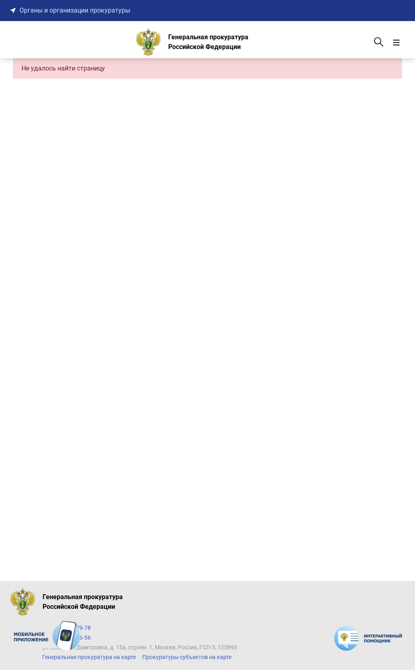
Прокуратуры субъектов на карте (186, 657)
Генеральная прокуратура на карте (89, 657)
